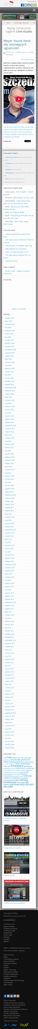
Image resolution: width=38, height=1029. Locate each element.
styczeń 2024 (9, 416)
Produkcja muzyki (9, 931)
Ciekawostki (9, 173)
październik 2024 (10, 387)
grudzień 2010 (9, 707)
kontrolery (12, 768)
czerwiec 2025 (9, 362)
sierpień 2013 (9, 609)
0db (7, 127)
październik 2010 (10, 713)
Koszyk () (33, 1)
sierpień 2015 (9, 536)
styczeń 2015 (9, 555)
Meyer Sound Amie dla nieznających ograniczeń (17, 44)
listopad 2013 (9, 599)
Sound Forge (8, 935)
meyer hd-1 (29, 129)
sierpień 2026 (9, 318)
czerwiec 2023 (9, 438)
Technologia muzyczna (11, 959)
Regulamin (7, 978)
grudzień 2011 (9, 672)
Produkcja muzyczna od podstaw (14, 1005)
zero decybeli (15, 137)
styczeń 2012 (9, 669)
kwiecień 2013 (9, 621)
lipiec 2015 (8, 539)
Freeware (8, 163)
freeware (17, 766)
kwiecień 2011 (9, 694)
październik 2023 (10, 425)
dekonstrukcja (29, 762)
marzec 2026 (9, 334)
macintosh (20, 768)
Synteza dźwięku (9, 875)
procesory (15, 774)
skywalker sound (15, 134)
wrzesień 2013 (10, 605)
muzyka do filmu (17, 132)
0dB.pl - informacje (10, 970)
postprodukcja (27, 132)
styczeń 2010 (9, 741)
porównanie (25, 772)
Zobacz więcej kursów (11, 1018)
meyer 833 (22, 129)
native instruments (15, 772)
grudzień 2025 (9, 343)
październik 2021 (10, 495)
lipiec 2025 (8, 359)
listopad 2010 (9, 710)
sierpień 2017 (9, 508)
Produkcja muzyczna (10, 929)
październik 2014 (10, 564)
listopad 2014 (9, 561)
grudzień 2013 (9, 596)
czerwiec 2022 (9, 470)
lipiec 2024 (8, 397)
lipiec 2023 (8, 435)
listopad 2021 (9, 492)
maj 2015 (8, 542)
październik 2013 (10, 602)
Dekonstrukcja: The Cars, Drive (23, 198)
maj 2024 (8, 403)
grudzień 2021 (9, 489)
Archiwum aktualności (11, 974)
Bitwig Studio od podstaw (12, 848)
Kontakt (6, 968)
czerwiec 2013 (9, 615)
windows (15, 784)
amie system (13, 127)
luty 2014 (8, 590)
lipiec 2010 (8, 722)
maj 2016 (8, 520)
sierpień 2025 (9, 356)
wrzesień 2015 (10, 533)
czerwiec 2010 (9, 726)
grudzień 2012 (9, 634)
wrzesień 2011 (10, 678)
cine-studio (21, 127)
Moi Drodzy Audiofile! (17, 212)
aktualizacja (7, 760)
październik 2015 (10, 530)
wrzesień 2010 (10, 716)
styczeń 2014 (9, 593)
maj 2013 (8, 618)
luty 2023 (8, 451)
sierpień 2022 (9, 463)
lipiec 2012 (8, 650)
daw (22, 762)
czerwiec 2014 (9, 577)
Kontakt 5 (7, 939)
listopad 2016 (9, 511)
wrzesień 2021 (10, 498)
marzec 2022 (9, 479)
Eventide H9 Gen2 (11, 261)
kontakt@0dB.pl (9, 920)
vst (27, 782)
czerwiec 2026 (9, 324)
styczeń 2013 (9, 631)
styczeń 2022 (9, 485)
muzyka (23, 770)
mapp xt (16, 129)
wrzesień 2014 (10, 568)
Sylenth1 (6, 941)
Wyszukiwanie (8, 983)
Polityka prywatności (10, 976)
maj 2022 (8, 473)
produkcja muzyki (18, 776)
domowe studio (8, 764)
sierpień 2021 (9, 501)
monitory (17, 770)
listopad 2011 (9, 675)
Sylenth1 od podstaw (10, 1011)
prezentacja (7, 774)
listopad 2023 (9, 422)
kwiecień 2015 (9, 545)
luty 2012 (8, 666)
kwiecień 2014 (9, 583)
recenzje (27, 775)
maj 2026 (8, 327)
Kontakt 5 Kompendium (11, 1013)
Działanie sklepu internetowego (14, 980)
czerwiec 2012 (9, 653)
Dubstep (6, 937)
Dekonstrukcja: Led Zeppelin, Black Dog (18, 246)
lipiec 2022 (8, 467)
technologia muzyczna (21, 23)
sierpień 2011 (9, 681)
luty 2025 (8, 375)
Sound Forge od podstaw (12, 1007)
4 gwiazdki (20, 758)
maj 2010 (8, 729)
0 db (5, 758)
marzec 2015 (9, 549)
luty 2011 (8, 700)
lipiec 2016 (8, 514)
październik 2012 (10, 640)
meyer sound (8, 132)
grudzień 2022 (9, 457)
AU (6, 182)
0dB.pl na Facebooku (19, 309)
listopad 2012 (9, 637)
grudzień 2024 (9, 381)
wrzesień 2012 (10, 643)
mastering (30, 768)
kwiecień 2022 (9, 476)
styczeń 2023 (9, 454)
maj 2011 (8, 691)
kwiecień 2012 (9, 659)
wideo (6, 784)
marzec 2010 (9, 735)
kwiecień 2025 (9, 368)
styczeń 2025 (9, 378)
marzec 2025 (9, 372)
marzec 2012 (9, 662)
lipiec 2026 (8, 321)
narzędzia (7, 772)
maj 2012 (8, 656)
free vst (7, 766)
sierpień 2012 (9, 647)
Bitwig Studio (8, 933)
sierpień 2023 (9, 432)
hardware (28, 766)
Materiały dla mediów (11, 972)
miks (5, 770)
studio (23, 134)
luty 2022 (8, 482)
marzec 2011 (9, 697)
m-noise (10, 129)
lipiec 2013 (8, 612)
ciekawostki (15, 761)
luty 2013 (8, 628)
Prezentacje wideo (11, 157)
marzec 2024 (9, 410)
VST (6, 179)
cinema (27, 127)
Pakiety (6, 965)
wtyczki (24, 784)
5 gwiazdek (27, 758)
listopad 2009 (9, 748)
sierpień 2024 (9, 394)
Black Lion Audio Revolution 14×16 (16, 252)
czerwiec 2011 (9, 688)
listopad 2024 (9, 384)
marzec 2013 (9, 624)
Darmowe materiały (10, 963)
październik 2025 (10, 350)
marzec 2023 (9, 448)
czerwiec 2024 (9, 400)
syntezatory (9, 780)
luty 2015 (8, 552)
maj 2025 (8, 365)
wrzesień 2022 (10, 460)
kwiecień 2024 (9, 406)
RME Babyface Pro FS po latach (15, 249)
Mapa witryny (8, 985)
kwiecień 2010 (9, 732)
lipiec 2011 (8, 684)
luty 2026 (8, 337)
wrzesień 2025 (10, 353)
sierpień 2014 (9, 571)
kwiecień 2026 (9, 331)
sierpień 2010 (9, 719)
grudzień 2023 (9, 419)
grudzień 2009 (9, 745)
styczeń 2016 (9, 523)
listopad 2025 (9, 346)
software (16, 778)
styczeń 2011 (9, 704)
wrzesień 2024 (10, 391)
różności (7, 778)
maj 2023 (8, 441)
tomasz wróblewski (16, 781)
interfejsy (6, 768)
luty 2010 (8, 738)
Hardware (8, 169)
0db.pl (14, 758)
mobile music (11, 770)
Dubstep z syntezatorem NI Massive (15, 1009)
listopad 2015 (9, 527)
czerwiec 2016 (9, 517)
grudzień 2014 (9, 558)
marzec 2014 (9, 587)
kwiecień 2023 (9, 444)
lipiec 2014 (8, 574)
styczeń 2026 (9, 340)
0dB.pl (8, 23)
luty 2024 (8, 413)
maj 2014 (8, 580)
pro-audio (7, 134)
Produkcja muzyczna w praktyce (14, 903)
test (27, 134)
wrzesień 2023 (10, 429)
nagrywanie (29, 770)
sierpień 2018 (9, 504)
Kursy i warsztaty (9, 961)
